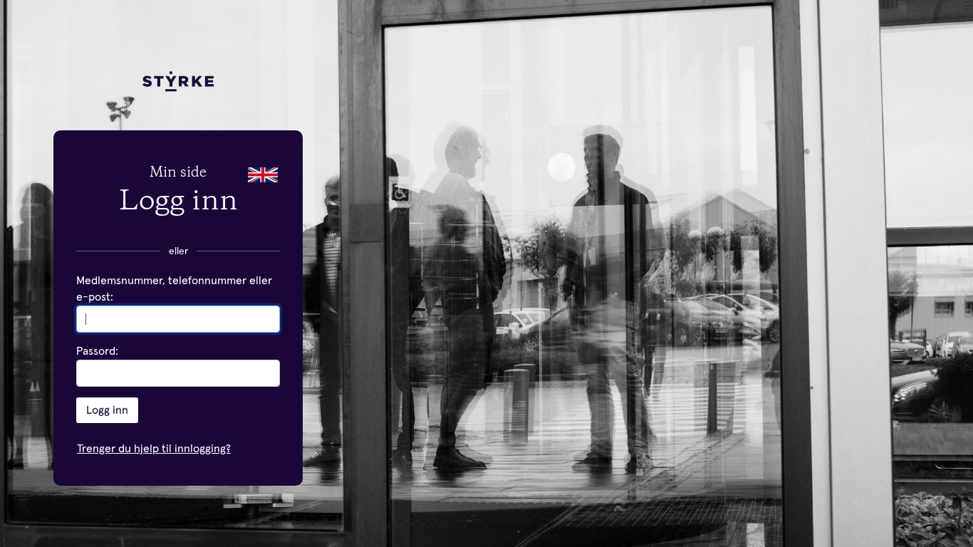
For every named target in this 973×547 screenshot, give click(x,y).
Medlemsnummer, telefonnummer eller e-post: (174, 289)
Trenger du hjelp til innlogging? (154, 448)
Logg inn (107, 410)
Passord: (97, 351)
